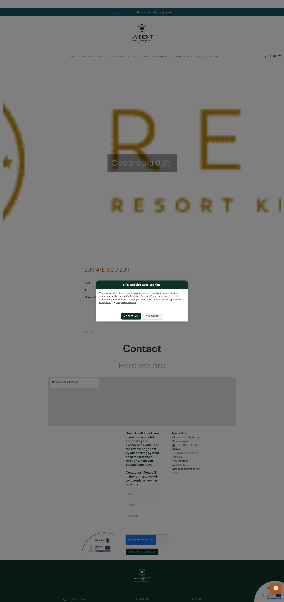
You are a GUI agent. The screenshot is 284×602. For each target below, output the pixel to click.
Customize (153, 316)
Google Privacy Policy (126, 303)
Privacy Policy (105, 303)
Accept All (131, 316)
